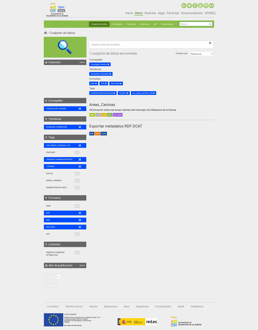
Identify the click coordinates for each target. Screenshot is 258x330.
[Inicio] (57, 9)
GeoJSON (117, 115)
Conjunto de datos (99, 24)
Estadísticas (197, 306)
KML (110, 115)
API (155, 24)
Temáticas (131, 24)
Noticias (150, 13)
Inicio (129, 13)
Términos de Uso (74, 306)
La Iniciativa (53, 306)
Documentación (192, 13)
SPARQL (210, 13)
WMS (92, 115)
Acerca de (144, 24)
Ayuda (181, 306)
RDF (91, 134)
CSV (104, 115)
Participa (173, 13)
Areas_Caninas (102, 104)
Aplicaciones (110, 306)
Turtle (103, 134)
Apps (161, 13)
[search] (210, 43)
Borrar (82, 62)
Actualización (167, 24)
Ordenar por (182, 53)
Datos (139, 13)
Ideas (126, 306)
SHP (98, 115)
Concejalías (117, 24)
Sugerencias (142, 306)
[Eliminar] (108, 64)
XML (97, 134)
